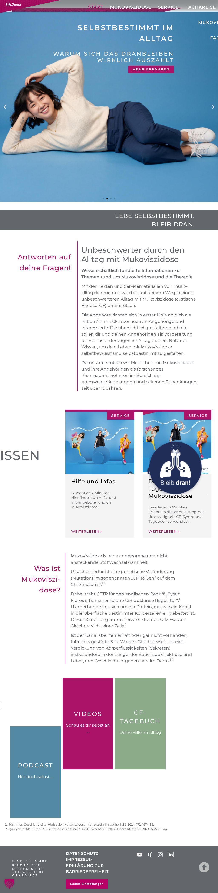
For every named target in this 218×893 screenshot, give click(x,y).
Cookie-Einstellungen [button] (86, 884)
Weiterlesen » (86, 531)
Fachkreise (200, 7)
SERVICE (168, 7)
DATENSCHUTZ (82, 853)
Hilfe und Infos (93, 481)
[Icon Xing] (150, 854)
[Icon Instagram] (160, 854)
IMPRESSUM (79, 859)
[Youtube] (139, 854)
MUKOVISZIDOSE (130, 7)
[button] (4, 106)
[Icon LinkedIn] (171, 854)
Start (95, 7)
